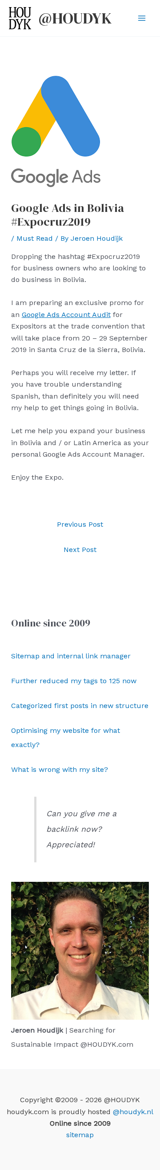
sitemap (80, 1135)
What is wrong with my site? (59, 769)
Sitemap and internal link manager (71, 656)
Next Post (80, 549)
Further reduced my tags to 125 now (73, 681)
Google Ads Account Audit (66, 314)
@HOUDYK (75, 18)
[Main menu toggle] (141, 18)
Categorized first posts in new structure (79, 705)
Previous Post (80, 524)
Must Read (34, 238)
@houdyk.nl (133, 1111)
